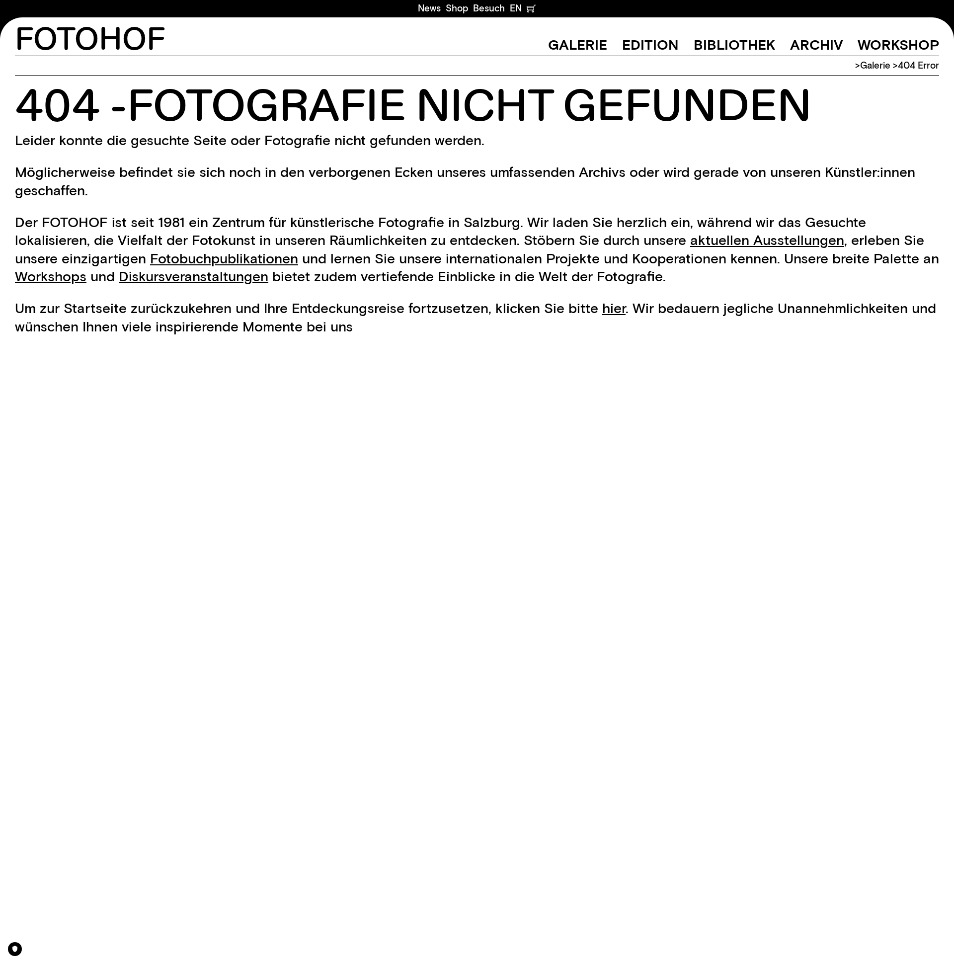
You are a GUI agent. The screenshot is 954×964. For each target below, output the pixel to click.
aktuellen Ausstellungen (767, 240)
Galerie (577, 44)
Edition (650, 44)
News (429, 8)
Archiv (816, 44)
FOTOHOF (90, 40)
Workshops (50, 276)
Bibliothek (734, 44)
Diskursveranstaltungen (193, 276)
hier (614, 308)
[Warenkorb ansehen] (531, 8)
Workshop (898, 44)
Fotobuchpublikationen (224, 258)
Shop (457, 8)
